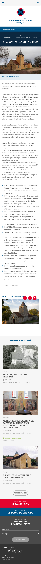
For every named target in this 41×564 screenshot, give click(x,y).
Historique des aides (11, 77)
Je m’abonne (20, 540)
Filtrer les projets (8, 29)
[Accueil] (20, 16)
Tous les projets (20, 493)
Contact (5, 555)
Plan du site (6, 560)
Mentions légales (8, 557)
